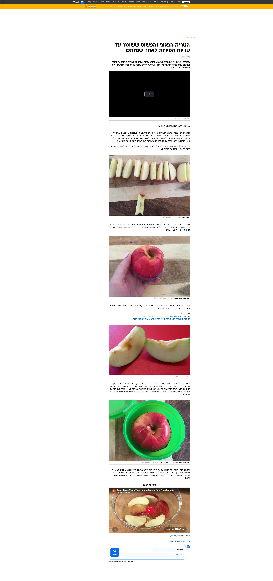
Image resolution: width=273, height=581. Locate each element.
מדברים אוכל (137, 6)
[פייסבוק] (86, 6)
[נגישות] (3, 2)
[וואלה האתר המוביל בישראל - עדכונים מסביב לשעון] (186, 2)
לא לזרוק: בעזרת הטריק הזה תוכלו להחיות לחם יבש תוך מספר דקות (161, 319)
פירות (188, 536)
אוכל (138, 2)
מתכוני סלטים (127, 6)
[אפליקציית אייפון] (92, 6)
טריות (178, 536)
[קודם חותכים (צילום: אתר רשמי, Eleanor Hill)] (149, 187)
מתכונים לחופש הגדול (150, 6)
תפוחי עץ (173, 536)
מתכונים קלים (117, 6)
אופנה (108, 2)
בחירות (163, 2)
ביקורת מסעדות (163, 6)
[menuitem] (176, 2)
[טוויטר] (89, 6)
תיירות (124, 2)
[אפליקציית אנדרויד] (95, 6)
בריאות (131, 2)
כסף (143, 2)
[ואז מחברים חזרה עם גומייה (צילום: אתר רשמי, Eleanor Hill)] (149, 268)
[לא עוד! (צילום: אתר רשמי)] (149, 351)
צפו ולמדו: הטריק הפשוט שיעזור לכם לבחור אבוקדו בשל (166, 316)
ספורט (171, 2)
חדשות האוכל (174, 6)
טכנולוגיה (116, 2)
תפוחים (183, 536)
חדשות (178, 2)
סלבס (150, 2)
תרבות (156, 2)
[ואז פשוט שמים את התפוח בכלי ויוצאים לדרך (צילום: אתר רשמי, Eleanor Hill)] (149, 432)
